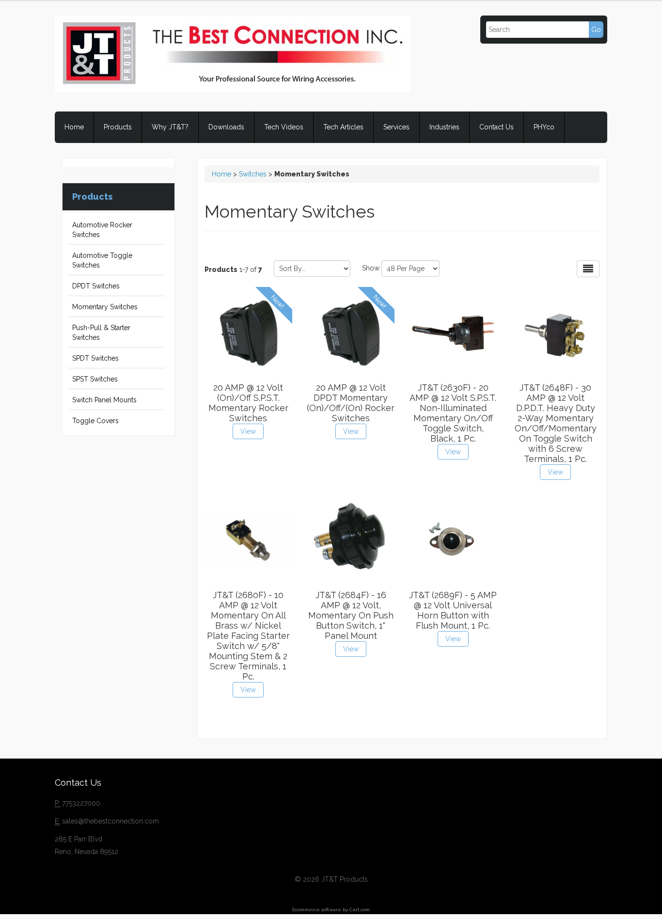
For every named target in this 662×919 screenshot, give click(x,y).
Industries (444, 127)
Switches (253, 174)
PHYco (544, 127)
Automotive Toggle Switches (102, 260)
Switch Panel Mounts (104, 400)
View (248, 431)
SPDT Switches (95, 358)
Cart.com (359, 909)
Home (74, 127)
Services (396, 127)
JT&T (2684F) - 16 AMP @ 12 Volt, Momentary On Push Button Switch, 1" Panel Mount (351, 615)
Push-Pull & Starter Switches (101, 332)
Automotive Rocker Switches (102, 229)
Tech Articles (343, 127)
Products (118, 127)
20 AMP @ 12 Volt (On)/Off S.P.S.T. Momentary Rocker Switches (248, 402)
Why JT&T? (170, 127)
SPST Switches (95, 379)
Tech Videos (283, 127)
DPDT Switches (96, 286)
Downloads (226, 127)
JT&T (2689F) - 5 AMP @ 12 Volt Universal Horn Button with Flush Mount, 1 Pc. (453, 610)
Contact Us (496, 127)
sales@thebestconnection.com (110, 821)
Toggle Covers (95, 421)
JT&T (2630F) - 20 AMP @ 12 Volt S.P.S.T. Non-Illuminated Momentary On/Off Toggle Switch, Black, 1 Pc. (453, 413)
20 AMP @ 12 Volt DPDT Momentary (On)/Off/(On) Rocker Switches (350, 402)
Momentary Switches (105, 307)
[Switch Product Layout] (588, 268)
